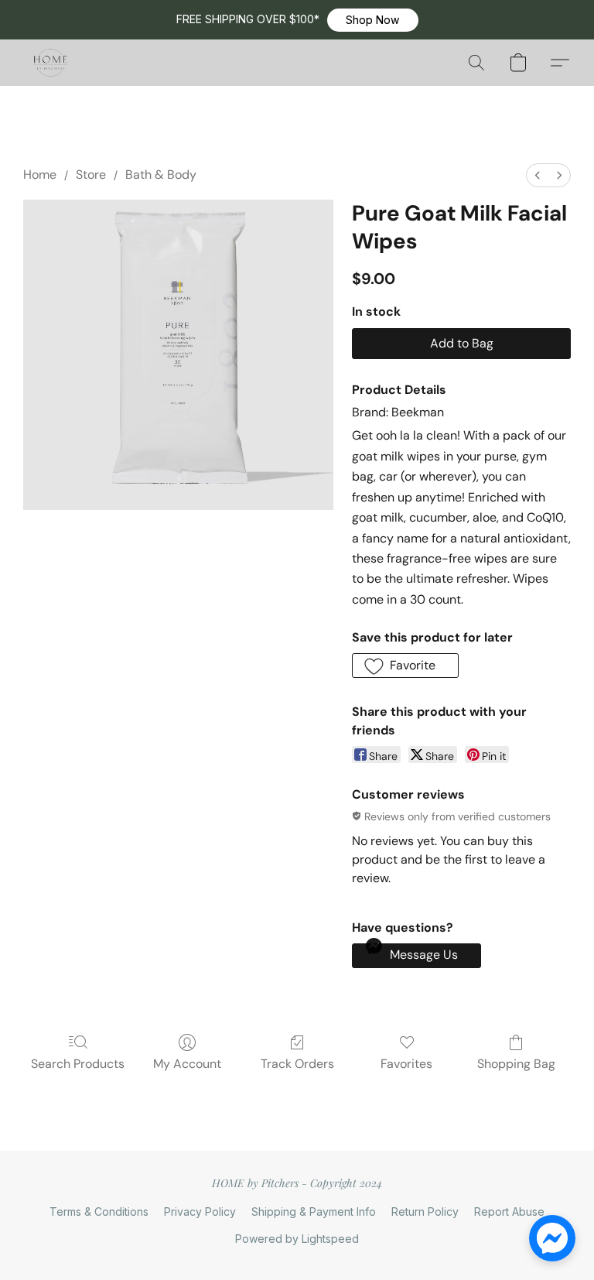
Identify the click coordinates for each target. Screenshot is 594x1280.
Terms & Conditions (99, 1211)
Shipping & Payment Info (313, 1211)
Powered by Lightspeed (297, 1238)
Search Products (78, 1064)
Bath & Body (160, 174)
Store (91, 174)
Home (39, 174)
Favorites (406, 1064)
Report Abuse (509, 1211)
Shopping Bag (516, 1064)
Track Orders (297, 1064)
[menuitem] (537, 175)
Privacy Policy (200, 1211)
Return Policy (425, 1211)
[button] (372, 20)
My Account (187, 1064)
